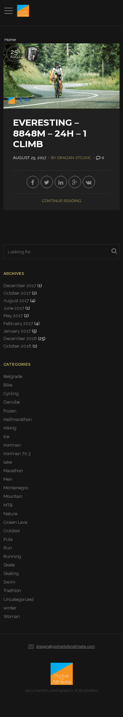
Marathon (13, 470)
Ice (6, 436)
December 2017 (19, 285)
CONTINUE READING (61, 200)
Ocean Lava (15, 522)
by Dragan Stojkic (71, 157)
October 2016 (17, 346)
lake (7, 462)
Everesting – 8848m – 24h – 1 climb (49, 133)
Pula (8, 539)
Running (12, 556)
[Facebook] (33, 182)
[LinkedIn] (61, 182)
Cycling (11, 393)
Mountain (13, 496)
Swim (9, 582)
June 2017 (13, 308)
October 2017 (17, 293)
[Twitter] (47, 182)
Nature (10, 513)
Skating (11, 573)
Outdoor (11, 530)
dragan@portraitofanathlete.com (65, 646)
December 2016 (20, 338)
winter (9, 607)
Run (7, 547)
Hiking (9, 428)
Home (10, 40)
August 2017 (16, 300)
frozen (9, 410)
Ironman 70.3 (17, 453)
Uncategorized (18, 599)
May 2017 (13, 315)
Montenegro (15, 487)
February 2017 (18, 323)
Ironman (12, 445)
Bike (7, 385)
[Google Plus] (75, 182)
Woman (11, 616)
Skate (9, 564)
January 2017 (17, 331)
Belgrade (12, 376)
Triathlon (12, 590)
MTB (8, 505)
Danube (11, 402)
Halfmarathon (17, 419)
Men (7, 479)
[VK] (89, 182)
